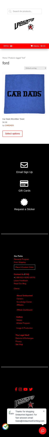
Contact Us (19, 274)
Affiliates (20, 305)
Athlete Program (23, 323)
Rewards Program (21, 259)
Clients (16, 288)
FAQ (27, 274)
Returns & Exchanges (24, 338)
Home (4, 58)
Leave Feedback (21, 280)
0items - (39, 46)
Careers (20, 299)
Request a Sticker (24, 209)
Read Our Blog (20, 283)
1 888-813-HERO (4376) (25, 277)
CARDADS (9, 125)
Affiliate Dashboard (24, 310)
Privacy (19, 341)
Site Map (19, 344)
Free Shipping (20, 262)
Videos (19, 320)
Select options (12, 133)
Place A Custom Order (24, 267)
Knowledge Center (24, 302)
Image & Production (24, 328)
